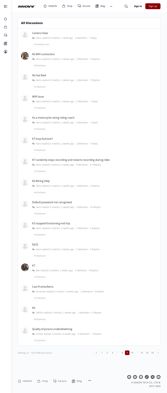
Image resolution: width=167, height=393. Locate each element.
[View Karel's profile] (25, 331)
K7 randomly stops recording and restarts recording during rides (71, 159)
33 (152, 352)
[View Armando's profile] (25, 288)
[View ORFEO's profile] (25, 309)
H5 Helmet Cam (41, 44)
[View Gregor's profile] (25, 140)
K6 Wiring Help (41, 181)
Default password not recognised (52, 202)
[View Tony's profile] (25, 204)
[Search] (126, 6)
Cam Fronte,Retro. (43, 286)
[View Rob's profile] (25, 35)
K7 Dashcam (40, 86)
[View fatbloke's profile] (25, 267)
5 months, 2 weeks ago (62, 59)
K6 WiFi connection (43, 54)
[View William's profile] (25, 246)
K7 (33, 265)
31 (142, 352)
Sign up (153, 6)
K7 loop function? (42, 138)
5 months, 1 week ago (61, 37)
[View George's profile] (25, 119)
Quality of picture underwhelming (52, 329)
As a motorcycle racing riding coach (53, 117)
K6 (33, 307)
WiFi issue (38, 96)
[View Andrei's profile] (25, 162)
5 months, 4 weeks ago (64, 333)
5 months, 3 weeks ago (62, 249)
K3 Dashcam (40, 213)
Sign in (138, 6)
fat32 (35, 244)
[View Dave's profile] (25, 56)
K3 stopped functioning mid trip (51, 223)
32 (147, 352)
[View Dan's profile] (25, 183)
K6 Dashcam (40, 65)
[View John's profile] (25, 98)
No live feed (39, 75)
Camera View (40, 33)
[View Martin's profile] (25, 77)
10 (132, 352)
